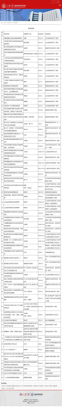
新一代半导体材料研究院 (26, 386)
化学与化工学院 (48, 386)
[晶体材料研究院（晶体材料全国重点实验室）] (25, 5)
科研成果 (15, 22)
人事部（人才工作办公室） (8, 388)
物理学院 (55, 386)
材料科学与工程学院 (38, 386)
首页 (5, 22)
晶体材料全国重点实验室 (13, 386)
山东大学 (3, 386)
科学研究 (9, 22)
